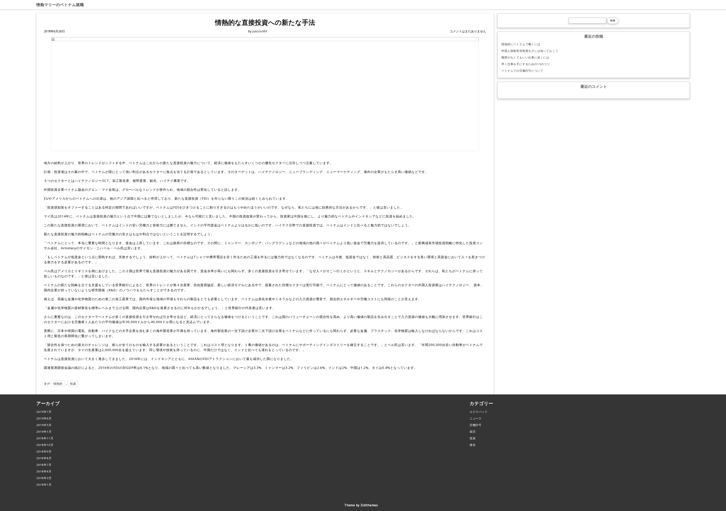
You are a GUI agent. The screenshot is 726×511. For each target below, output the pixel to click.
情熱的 (57, 384)
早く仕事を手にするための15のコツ (525, 64)
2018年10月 (44, 445)
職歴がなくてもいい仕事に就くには (525, 57)
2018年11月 (44, 438)
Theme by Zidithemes (361, 505)
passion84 (259, 31)
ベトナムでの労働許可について (522, 70)
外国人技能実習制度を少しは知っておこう (529, 51)
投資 (73, 384)
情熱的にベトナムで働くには (520, 44)
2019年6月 (44, 418)
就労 (473, 431)
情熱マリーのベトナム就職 (60, 4)
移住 (473, 445)
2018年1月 (44, 484)
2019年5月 (44, 425)
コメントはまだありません (468, 31)
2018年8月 (44, 458)
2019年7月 (44, 412)
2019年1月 (44, 431)
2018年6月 (44, 471)
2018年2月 (44, 478)
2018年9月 (44, 451)
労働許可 (476, 425)
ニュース (476, 418)
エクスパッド (479, 412)
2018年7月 (44, 465)
